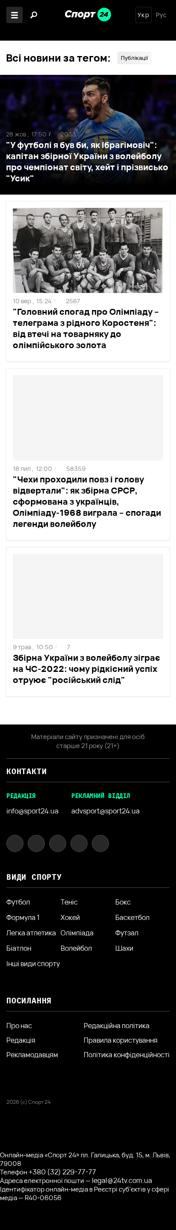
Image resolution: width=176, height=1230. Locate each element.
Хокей (70, 917)
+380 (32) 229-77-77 (62, 1172)
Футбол (18, 902)
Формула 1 (23, 917)
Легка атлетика (31, 932)
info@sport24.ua (32, 811)
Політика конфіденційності (127, 1054)
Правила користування (121, 1040)
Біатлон (18, 948)
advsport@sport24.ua (105, 811)
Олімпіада (77, 932)
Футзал (126, 932)
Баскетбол (132, 917)
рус (161, 15)
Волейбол (76, 948)
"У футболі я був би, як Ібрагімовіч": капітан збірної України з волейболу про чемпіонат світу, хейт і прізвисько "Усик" (87, 161)
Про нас (19, 1025)
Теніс (69, 902)
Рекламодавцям (32, 1054)
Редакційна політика (117, 1025)
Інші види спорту (33, 963)
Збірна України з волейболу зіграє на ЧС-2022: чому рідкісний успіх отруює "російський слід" (86, 669)
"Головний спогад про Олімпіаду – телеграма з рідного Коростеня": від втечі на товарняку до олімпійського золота (86, 328)
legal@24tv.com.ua (122, 1180)
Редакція (20, 1040)
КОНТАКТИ (26, 771)
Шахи (124, 948)
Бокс (123, 902)
